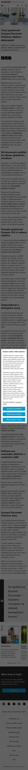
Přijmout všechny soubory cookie (14, 420)
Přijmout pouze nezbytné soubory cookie (14, 414)
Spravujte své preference (14, 409)
